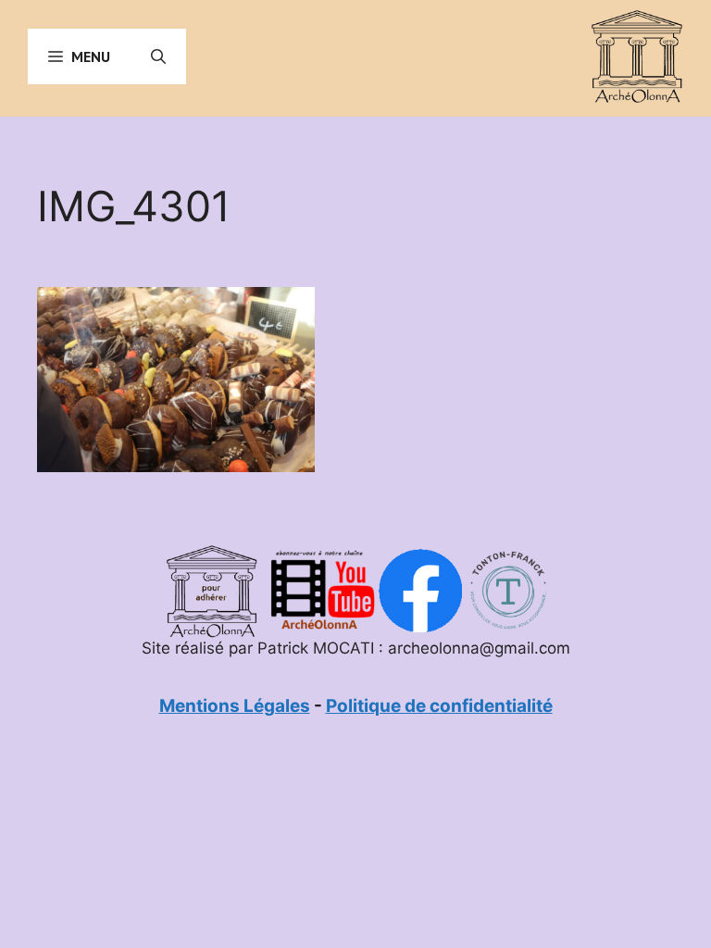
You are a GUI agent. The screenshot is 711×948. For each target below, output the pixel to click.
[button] (158, 56)
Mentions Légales (234, 706)
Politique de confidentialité (439, 706)
